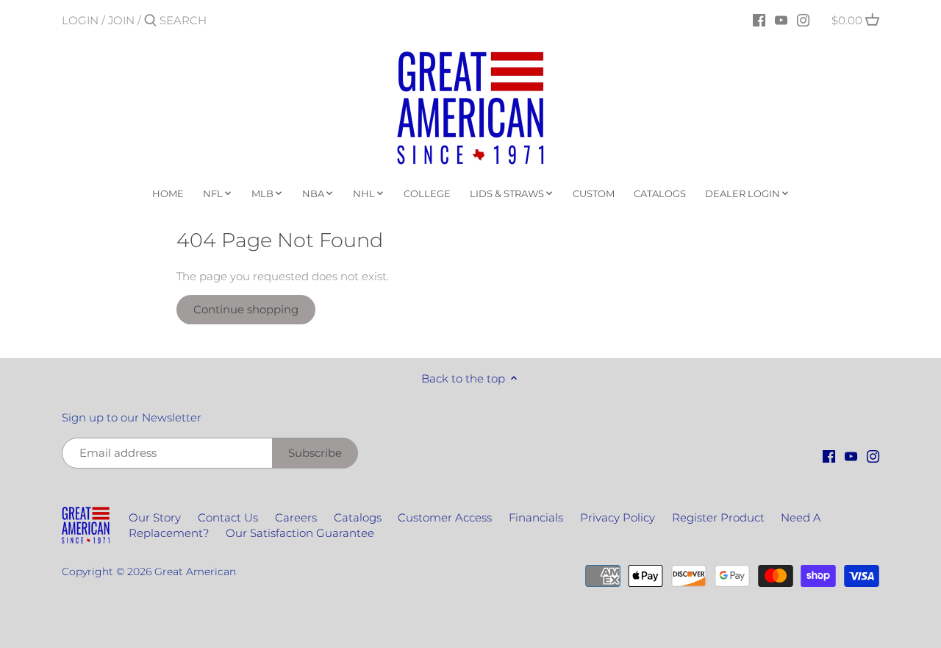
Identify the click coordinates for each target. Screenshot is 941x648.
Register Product (718, 517)
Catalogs (358, 517)
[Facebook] (759, 20)
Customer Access (445, 517)
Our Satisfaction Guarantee (300, 533)
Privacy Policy (617, 517)
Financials (536, 517)
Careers (296, 517)
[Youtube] (781, 20)
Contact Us (228, 517)
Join (121, 20)
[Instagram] (803, 20)
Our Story (155, 517)
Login (80, 20)
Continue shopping (245, 309)
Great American (195, 571)
